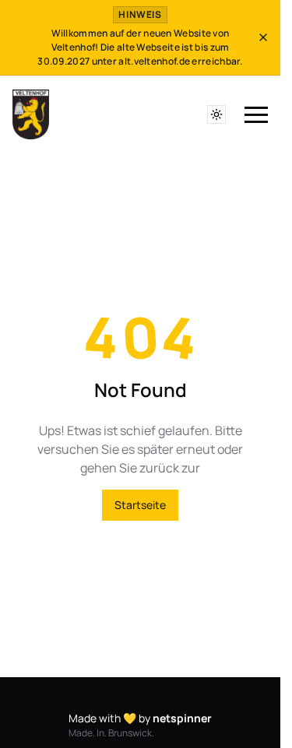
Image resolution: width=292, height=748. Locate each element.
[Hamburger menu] (256, 115)
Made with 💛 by (140, 718)
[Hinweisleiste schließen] (263, 37)
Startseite (140, 504)
